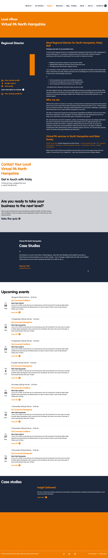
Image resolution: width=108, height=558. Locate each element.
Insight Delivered (46, 487)
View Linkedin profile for (13, 94)
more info (14, 312)
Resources (59, 6)
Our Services (39, 6)
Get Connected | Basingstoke (21, 322)
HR (97, 143)
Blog (67, 6)
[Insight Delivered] (13, 496)
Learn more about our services (11, 90)
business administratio (87, 143)
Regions (49, 6)
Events (82, 6)
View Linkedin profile (12, 80)
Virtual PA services (51, 143)
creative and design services (71, 145)
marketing (58, 145)
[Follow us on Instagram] (75, 554)
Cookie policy (103, 554)
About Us (28, 6)
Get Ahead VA (10, 554)
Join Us (90, 6)
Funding (73, 6)
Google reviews (10, 83)
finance (92, 145)
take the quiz (9, 218)
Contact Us (99, 6)
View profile (9, 86)
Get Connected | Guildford (20, 300)
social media (85, 145)
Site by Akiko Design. (32, 554)
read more (40, 497)
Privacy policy (92, 554)
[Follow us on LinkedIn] (69, 554)
